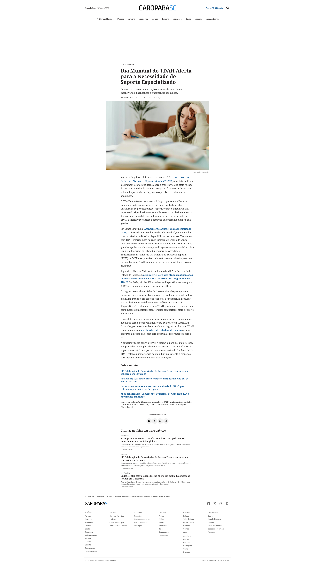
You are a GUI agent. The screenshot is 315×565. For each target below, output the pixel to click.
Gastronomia (90, 548)
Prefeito (113, 519)
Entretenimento (91, 551)
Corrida (186, 529)
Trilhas (161, 519)
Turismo (88, 538)
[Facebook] (208, 503)
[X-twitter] (215, 503)
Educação (124, 64)
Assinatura (212, 532)
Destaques (187, 546)
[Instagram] (221, 503)
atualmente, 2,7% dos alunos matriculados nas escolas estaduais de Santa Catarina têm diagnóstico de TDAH (157, 278)
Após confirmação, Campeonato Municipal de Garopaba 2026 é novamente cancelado (155, 395)
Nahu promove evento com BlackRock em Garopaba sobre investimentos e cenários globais (152, 440)
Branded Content (214, 519)
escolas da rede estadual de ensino (161, 330)
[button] (227, 8)
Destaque (174, 401)
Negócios (138, 516)
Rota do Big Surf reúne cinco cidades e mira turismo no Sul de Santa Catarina (155, 380)
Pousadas (162, 526)
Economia (125, 435)
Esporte (88, 545)
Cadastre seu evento (216, 529)
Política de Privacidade (209, 560)
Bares (161, 529)
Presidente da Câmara (118, 526)
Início (99, 496)
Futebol (186, 516)
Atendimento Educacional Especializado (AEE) (148, 401)
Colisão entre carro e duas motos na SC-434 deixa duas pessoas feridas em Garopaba (155, 477)
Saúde (131, 64)
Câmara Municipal (117, 522)
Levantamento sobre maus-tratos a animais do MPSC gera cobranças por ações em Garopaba (153, 388)
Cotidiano (187, 536)
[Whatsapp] (227, 503)
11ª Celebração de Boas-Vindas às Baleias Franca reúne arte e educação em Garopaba (154, 372)
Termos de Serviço (223, 560)
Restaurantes (164, 532)
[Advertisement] (74, 42)
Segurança (125, 473)
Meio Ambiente (91, 535)
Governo (88, 519)
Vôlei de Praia (188, 519)
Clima (185, 549)
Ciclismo (186, 526)
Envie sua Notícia (215, 526)
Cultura (124, 454)
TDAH (152, 404)
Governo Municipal (117, 516)
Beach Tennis (188, 522)
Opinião (186, 542)
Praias (161, 516)
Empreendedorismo (142, 519)
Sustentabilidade (141, 522)
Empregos (138, 526)
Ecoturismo (163, 535)
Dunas (161, 522)
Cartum (186, 539)
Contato (211, 522)
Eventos (186, 552)
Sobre (210, 516)
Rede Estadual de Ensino (137, 404)
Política (88, 516)
